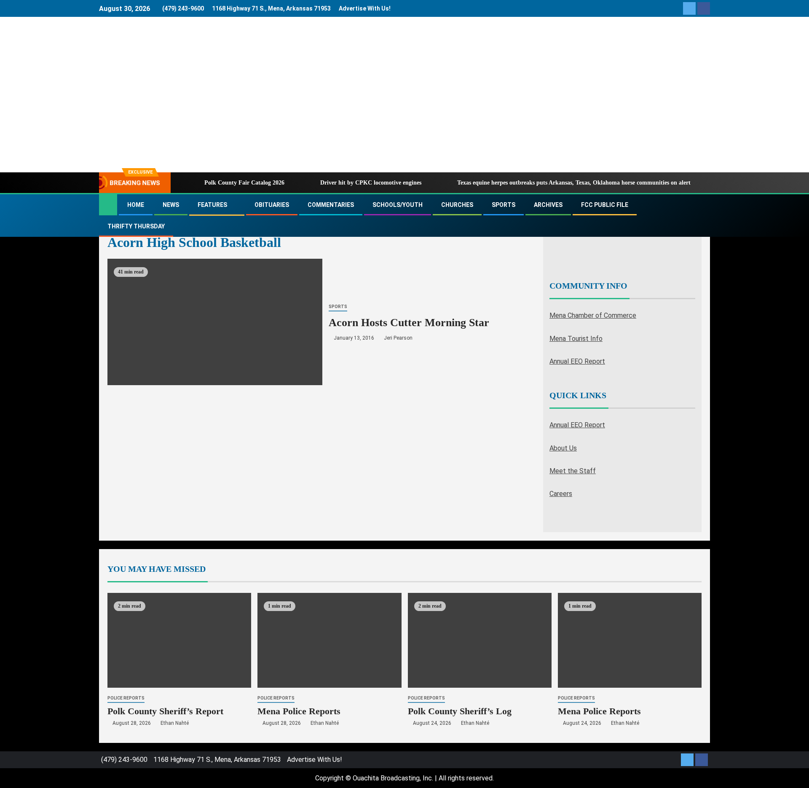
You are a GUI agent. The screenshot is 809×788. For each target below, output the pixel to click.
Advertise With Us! (365, 8)
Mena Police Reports (298, 711)
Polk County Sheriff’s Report (165, 711)
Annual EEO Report (577, 361)
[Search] (702, 216)
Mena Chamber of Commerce (592, 315)
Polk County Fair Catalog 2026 (244, 183)
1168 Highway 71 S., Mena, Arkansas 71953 (271, 8)
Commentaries (331, 204)
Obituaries (271, 204)
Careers (560, 494)
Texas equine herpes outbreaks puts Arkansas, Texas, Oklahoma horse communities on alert (574, 183)
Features (212, 204)
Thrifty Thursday (136, 226)
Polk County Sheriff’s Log (460, 711)
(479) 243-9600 (183, 8)
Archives (548, 204)
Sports (503, 204)
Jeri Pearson (398, 338)
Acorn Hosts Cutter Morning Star (409, 322)
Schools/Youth (397, 204)
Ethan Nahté (175, 723)
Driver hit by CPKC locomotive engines (370, 183)
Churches (457, 204)
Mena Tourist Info (576, 339)
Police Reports (126, 698)
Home (135, 204)
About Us (563, 448)
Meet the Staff (572, 471)
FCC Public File (604, 204)
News (171, 204)
